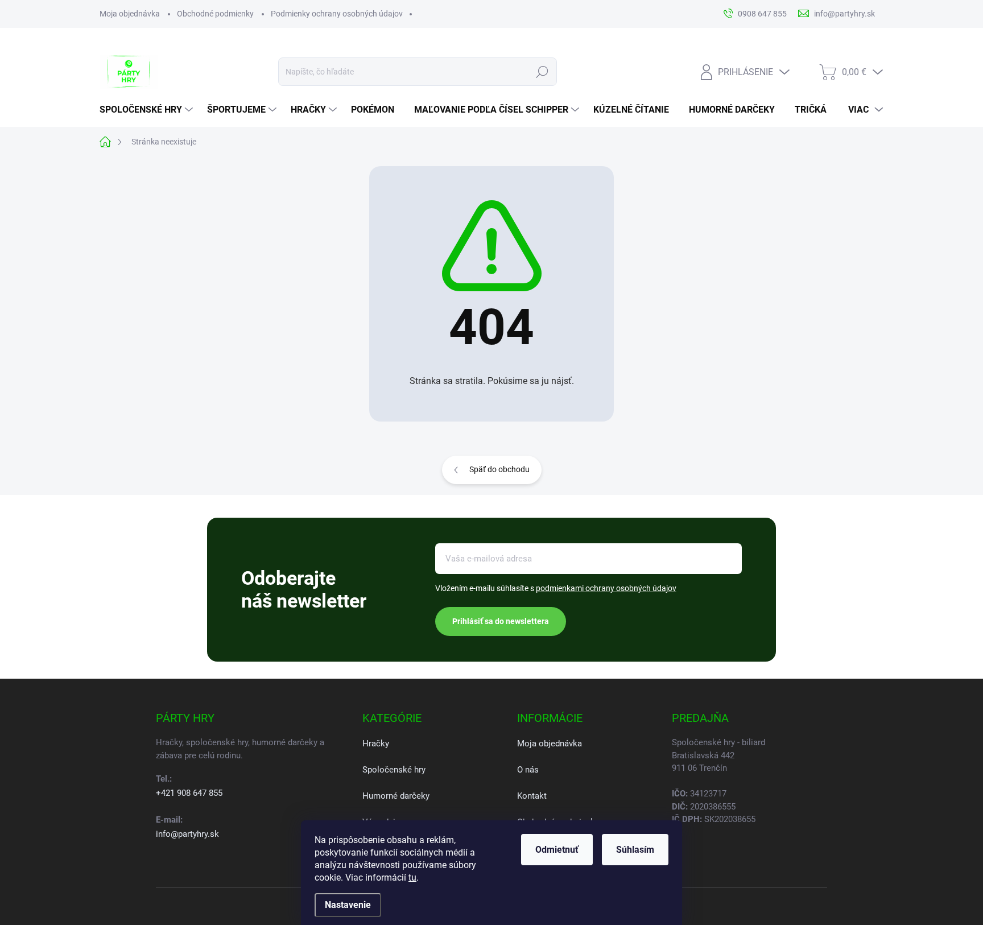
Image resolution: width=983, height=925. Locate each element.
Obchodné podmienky (215, 13)
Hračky (375, 743)
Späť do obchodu (499, 469)
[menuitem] (148, 110)
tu (412, 877)
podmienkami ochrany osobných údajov (606, 588)
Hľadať (542, 71)
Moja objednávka (130, 13)
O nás (528, 770)
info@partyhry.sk (187, 834)
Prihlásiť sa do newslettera (500, 621)
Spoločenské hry (394, 770)
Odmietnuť (557, 849)
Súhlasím (635, 849)
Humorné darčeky (395, 796)
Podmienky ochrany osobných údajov (337, 13)
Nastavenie (348, 904)
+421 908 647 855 (189, 793)
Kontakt (532, 796)
